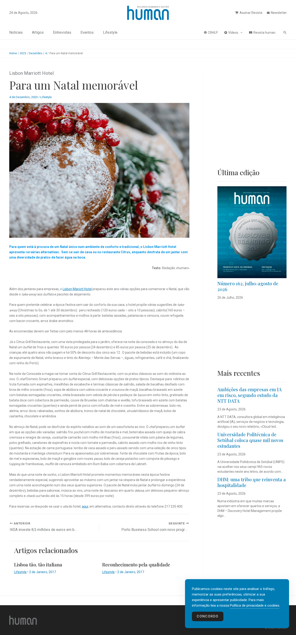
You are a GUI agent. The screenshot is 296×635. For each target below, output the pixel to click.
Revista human (264, 32)
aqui (85, 506)
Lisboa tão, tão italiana (38, 564)
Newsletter (279, 13)
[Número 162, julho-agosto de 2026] (252, 232)
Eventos (87, 32)
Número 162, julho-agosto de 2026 (247, 286)
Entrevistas (62, 32)
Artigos (38, 32)
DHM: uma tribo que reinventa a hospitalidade (251, 482)
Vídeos (233, 32)
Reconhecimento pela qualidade (136, 564)
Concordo (208, 616)
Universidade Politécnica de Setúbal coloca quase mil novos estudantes (250, 440)
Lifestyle (110, 32)
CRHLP (213, 32)
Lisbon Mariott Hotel (77, 289)
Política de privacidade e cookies (254, 605)
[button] (240, 32)
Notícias (16, 32)
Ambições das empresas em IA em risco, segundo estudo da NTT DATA (249, 395)
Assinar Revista (251, 13)
